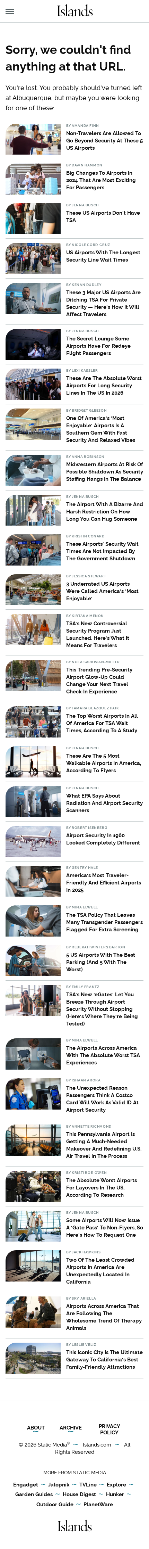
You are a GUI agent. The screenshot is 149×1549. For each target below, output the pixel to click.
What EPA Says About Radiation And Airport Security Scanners (104, 803)
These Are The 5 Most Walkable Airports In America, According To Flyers (103, 763)
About (36, 1428)
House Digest (79, 1494)
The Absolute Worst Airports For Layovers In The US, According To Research (101, 1187)
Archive (71, 1428)
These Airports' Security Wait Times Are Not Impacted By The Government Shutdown (102, 551)
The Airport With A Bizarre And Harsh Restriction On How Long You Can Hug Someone (104, 511)
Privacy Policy (109, 1429)
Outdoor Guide (54, 1504)
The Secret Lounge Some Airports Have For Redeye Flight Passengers (98, 346)
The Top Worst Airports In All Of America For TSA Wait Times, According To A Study (102, 723)
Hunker (115, 1494)
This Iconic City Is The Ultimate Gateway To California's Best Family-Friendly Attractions (104, 1359)
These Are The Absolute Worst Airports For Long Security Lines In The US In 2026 (104, 385)
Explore (116, 1485)
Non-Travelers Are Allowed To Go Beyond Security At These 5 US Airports (104, 140)
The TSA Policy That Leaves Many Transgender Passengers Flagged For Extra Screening (104, 922)
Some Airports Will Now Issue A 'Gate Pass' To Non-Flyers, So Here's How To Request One (104, 1227)
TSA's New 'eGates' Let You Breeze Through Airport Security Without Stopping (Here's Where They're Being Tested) (102, 1009)
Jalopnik (58, 1485)
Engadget (25, 1485)
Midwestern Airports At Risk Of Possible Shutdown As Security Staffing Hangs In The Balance (104, 471)
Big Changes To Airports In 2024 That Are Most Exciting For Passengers (101, 180)
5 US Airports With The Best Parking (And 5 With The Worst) (100, 962)
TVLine (88, 1485)
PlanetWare (98, 1504)
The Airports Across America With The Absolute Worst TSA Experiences (103, 1055)
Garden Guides (34, 1494)
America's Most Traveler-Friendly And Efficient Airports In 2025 (103, 882)
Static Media (52, 1445)
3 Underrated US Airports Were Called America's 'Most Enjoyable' (102, 591)
